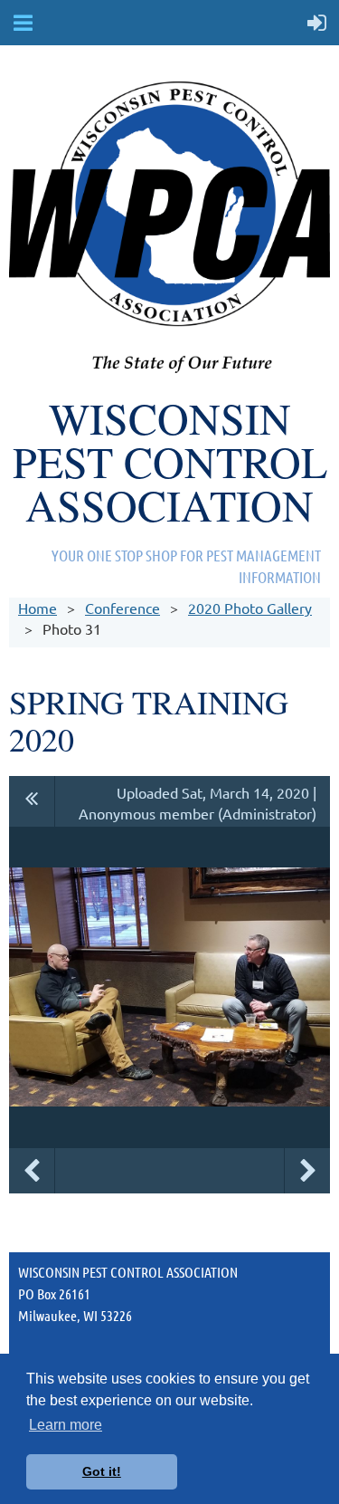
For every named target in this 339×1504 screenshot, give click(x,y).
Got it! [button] (101, 1471)
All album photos (32, 801)
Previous (31, 1170)
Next (307, 1170)
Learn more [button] (65, 1424)
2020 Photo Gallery (250, 608)
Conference (122, 608)
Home (37, 608)
